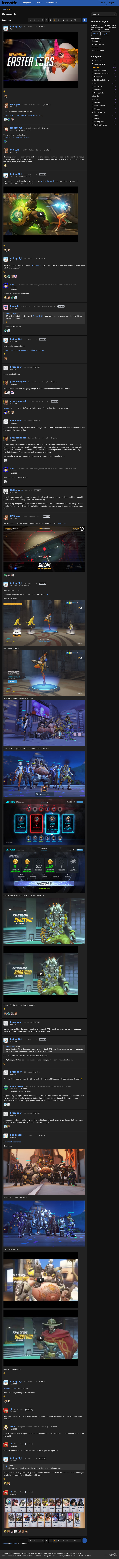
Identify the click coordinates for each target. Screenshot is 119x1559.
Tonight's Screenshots (12, 1142)
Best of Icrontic (52, 3)
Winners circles (9, 1388)
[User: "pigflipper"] (12, 575)
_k (11, 1409)
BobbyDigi (16, 26)
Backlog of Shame (105, 80)
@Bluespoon (11, 1046)
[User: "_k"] (5, 1410)
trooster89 (16, 128)
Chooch (14, 306)
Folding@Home (105, 125)
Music (105, 99)
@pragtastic (62, 523)
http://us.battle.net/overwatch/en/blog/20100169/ (23, 350)
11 (67, 20)
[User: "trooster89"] (5, 128)
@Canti (6, 408)
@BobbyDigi (11, 313)
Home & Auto (105, 112)
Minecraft (105, 77)
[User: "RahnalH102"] (8, 119)
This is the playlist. (48, 181)
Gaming (104, 67)
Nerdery (104, 83)
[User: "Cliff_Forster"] (5, 481)
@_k (7, 1466)
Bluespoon (16, 367)
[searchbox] (104, 14)
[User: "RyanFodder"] (12, 119)
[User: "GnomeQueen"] (8, 575)
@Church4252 (36, 265)
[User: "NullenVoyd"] (5, 491)
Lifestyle (104, 96)
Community (104, 115)
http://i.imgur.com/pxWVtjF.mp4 (16, 137)
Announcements (104, 64)
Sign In (102, 3)
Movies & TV (105, 93)
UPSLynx (15, 104)
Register (112, 3)
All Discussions (98, 44)
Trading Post (105, 122)
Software (105, 90)
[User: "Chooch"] (15, 276)
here (46, 594)
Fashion (105, 102)
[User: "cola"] (5, 165)
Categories (26, 3)
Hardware (105, 86)
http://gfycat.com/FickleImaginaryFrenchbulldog (23, 115)
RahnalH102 (17, 1086)
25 (75, 20)
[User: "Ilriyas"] (5, 1013)
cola (12, 1426)
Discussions (38, 3)
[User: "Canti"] (5, 285)
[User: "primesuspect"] (5, 382)
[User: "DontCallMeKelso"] (5, 392)
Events (105, 118)
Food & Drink (105, 106)
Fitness (105, 109)
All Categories (104, 61)
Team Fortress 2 (105, 70)
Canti (13, 284)
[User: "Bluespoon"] (5, 368)
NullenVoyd (16, 490)
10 (63, 20)
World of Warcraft (105, 74)
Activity (95, 47)
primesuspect (18, 381)
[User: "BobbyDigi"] (5, 28)
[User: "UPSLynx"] (5, 96)
